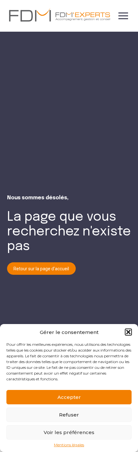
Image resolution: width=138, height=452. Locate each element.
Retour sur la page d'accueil (41, 268)
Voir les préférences (69, 432)
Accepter (69, 397)
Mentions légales (69, 445)
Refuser (69, 415)
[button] (128, 332)
